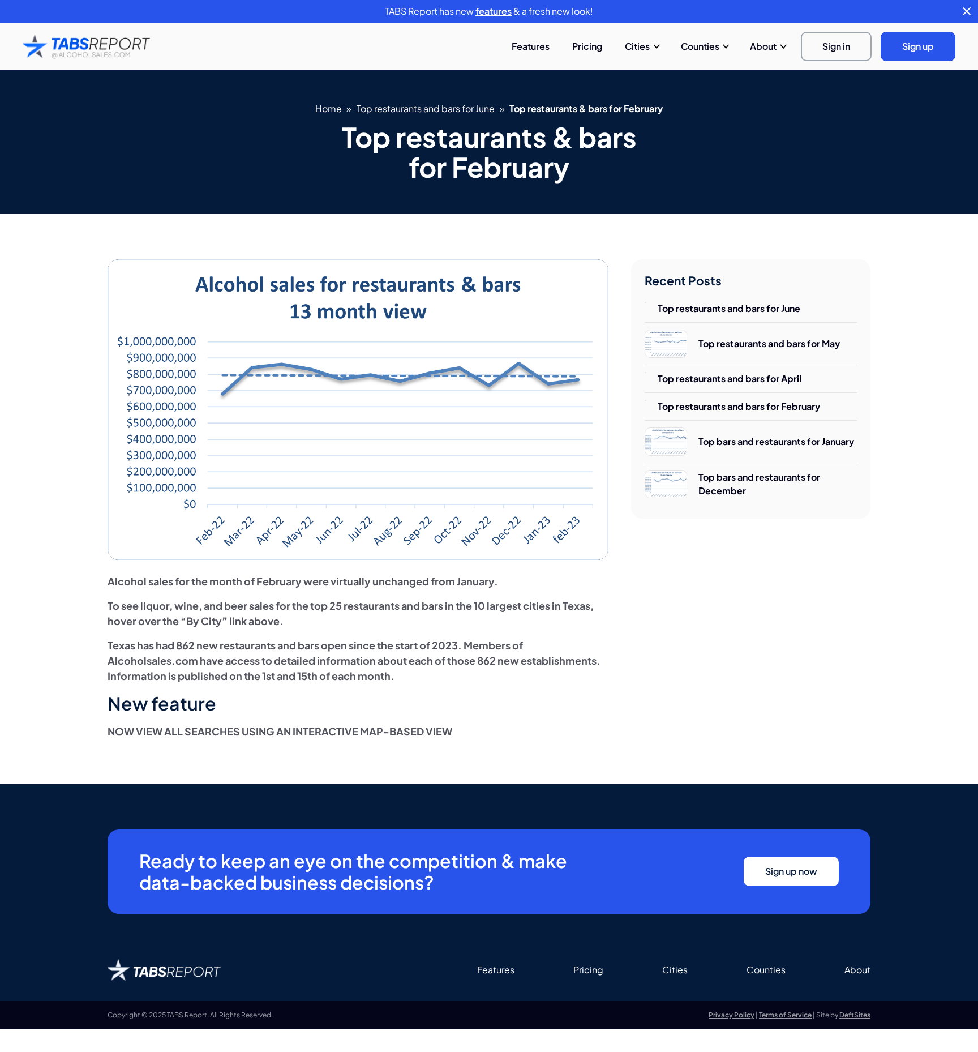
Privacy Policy (731, 1015)
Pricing (587, 46)
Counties (700, 46)
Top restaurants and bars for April (729, 378)
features (493, 11)
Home (328, 108)
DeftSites (854, 1015)
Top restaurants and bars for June (426, 108)
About (763, 46)
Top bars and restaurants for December (759, 484)
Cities (637, 46)
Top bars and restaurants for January (776, 441)
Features (531, 46)
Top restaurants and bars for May (769, 343)
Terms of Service (785, 1015)
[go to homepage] (86, 46)
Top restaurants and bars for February (739, 406)
